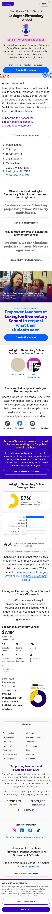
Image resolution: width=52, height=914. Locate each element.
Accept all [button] (26, 909)
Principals (12, 851)
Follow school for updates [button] (27, 135)
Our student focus (33, 737)
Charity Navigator (25, 794)
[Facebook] (30, 830)
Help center (26, 724)
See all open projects (26, 222)
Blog (28, 750)
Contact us (30, 759)
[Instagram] (13, 830)
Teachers (35, 848)
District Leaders (30, 851)
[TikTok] (38, 830)
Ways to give (8, 759)
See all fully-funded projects (26, 260)
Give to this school (26, 70)
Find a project (8, 733)
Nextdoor (45, 428)
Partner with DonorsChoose (26, 874)
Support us (7, 750)
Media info (30, 754)
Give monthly (8, 737)
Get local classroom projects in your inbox (26, 837)
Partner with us (9, 746)
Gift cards (7, 741)
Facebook (19, 428)
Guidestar (44, 794)
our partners (32, 866)
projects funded (38, 802)
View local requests (17, 174)
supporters (14, 802)
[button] (7, 425)
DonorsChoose (8, 4)
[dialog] (26, 896)
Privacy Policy (33, 896)
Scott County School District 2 (26, 11)
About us (30, 733)
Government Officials (26, 855)
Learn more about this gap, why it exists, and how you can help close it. (26, 576)
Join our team (31, 741)
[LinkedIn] (21, 830)
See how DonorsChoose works (26, 472)
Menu (44, 4)
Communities (31, 746)
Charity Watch (9, 794)
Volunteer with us (10, 754)
